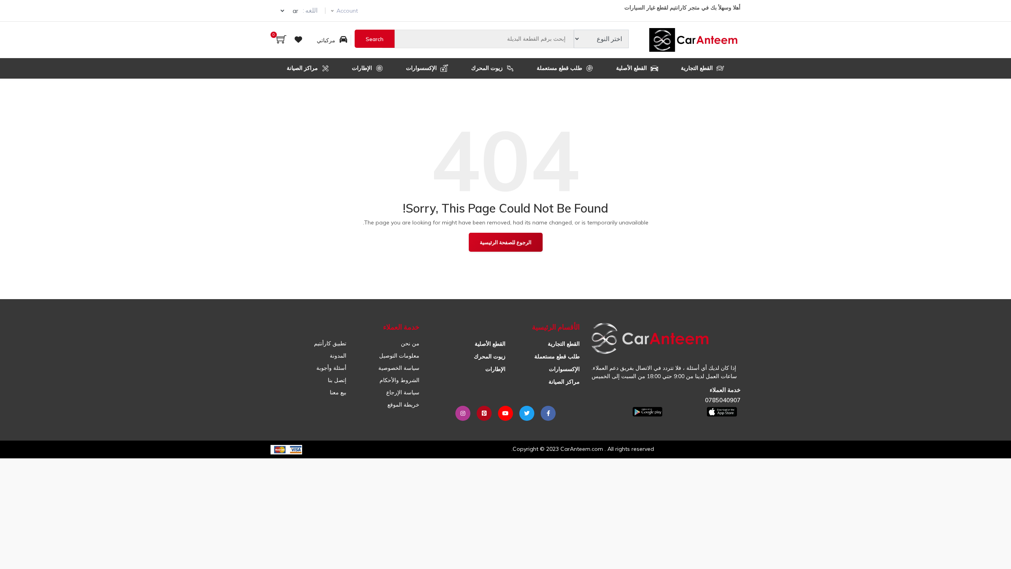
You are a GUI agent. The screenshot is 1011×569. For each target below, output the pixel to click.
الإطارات (363, 68)
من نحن (410, 343)
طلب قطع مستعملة (560, 68)
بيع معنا (338, 392)
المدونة (338, 355)
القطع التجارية (697, 68)
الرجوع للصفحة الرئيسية (506, 242)
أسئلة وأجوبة (331, 367)
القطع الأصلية (632, 68)
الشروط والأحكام (399, 380)
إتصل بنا (337, 380)
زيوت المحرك (487, 68)
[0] (281, 40)
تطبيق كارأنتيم (330, 343)
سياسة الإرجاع (402, 392)
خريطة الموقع (403, 404)
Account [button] (347, 10)
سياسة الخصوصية (398, 367)
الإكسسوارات (422, 68)
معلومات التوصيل (399, 355)
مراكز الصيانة (303, 68)
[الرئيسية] (694, 40)
